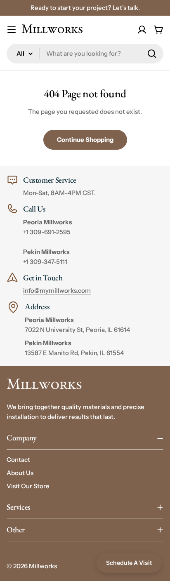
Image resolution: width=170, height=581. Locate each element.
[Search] (152, 54)
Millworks (43, 566)
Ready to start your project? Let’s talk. (85, 8)
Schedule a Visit (129, 562)
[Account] (142, 30)
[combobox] (85, 54)
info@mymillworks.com (57, 290)
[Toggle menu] (12, 30)
